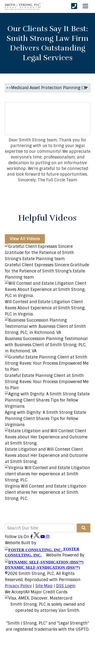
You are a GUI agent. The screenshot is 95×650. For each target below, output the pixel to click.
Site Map (44, 586)
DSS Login (66, 586)
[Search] (83, 528)
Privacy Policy (18, 586)
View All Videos (25, 238)
